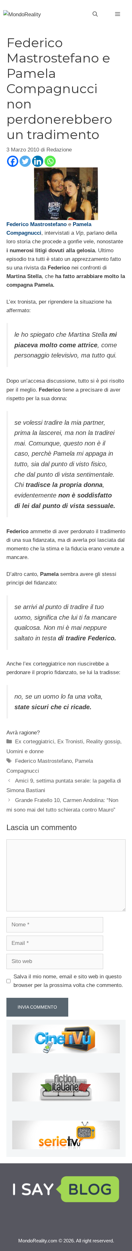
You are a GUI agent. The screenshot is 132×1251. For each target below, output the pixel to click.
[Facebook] (12, 161)
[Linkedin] (37, 161)
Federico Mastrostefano (43, 761)
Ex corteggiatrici (34, 742)
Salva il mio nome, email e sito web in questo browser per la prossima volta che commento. (68, 981)
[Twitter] (25, 161)
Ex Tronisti (70, 742)
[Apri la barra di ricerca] (95, 14)
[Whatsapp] (50, 161)
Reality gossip (103, 742)
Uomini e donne (25, 751)
